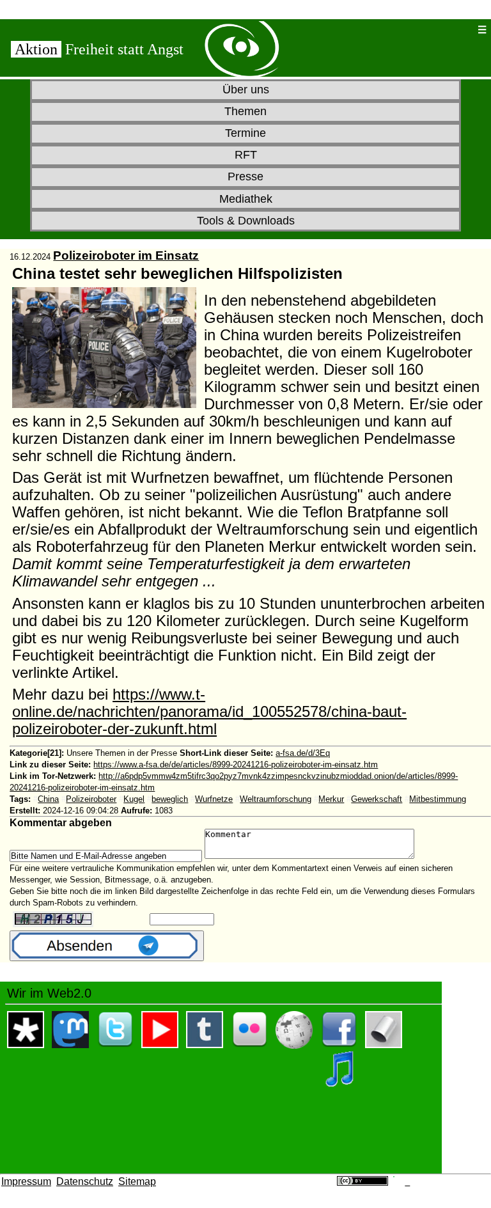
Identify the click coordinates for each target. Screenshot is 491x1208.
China (48, 799)
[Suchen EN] (442, 29)
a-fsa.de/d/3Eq (303, 753)
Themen (245, 111)
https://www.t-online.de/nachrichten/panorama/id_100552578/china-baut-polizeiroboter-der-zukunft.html (209, 711)
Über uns (245, 89)
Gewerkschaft (376, 799)
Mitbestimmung (437, 799)
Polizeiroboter (91, 799)
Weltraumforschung (275, 799)
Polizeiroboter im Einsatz (126, 255)
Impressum (26, 1181)
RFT (246, 154)
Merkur (331, 799)
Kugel (133, 799)
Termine (245, 133)
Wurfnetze (214, 799)
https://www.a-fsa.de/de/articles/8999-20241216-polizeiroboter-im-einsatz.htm (235, 764)
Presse (245, 176)
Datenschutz (84, 1181)
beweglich (170, 799)
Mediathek (245, 198)
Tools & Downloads (246, 220)
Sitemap (137, 1181)
